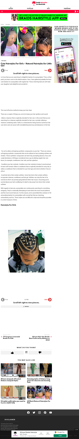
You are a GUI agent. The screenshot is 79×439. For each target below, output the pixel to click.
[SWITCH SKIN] (75, 11)
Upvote (12, 353)
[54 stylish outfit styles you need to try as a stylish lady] (13, 393)
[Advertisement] (26, 97)
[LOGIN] (77, 11)
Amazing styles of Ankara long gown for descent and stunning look (38, 380)
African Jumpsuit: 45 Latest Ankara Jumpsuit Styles (11, 380)
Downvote (40, 353)
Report (27, 306)
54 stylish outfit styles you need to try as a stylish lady (13, 402)
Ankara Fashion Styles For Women (9, 376)
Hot (48, 8)
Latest (11, 8)
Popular (30, 8)
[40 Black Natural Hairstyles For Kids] (39, 393)
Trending (67, 8)
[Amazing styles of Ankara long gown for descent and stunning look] (39, 370)
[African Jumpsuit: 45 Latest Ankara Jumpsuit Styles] (13, 370)
